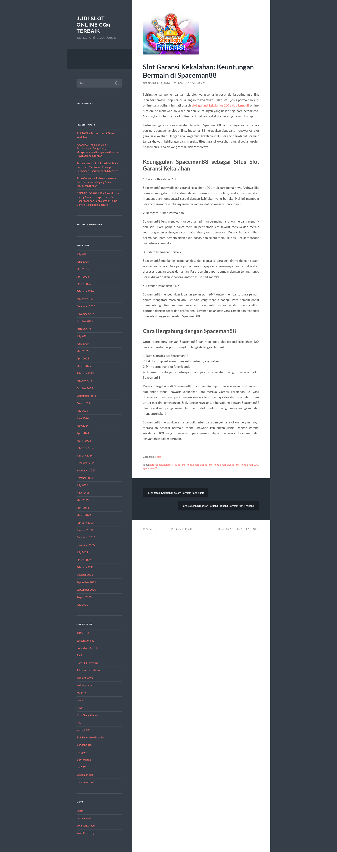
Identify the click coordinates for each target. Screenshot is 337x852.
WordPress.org (85, 833)
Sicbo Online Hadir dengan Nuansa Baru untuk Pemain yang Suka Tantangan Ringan (96, 182)
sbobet (80, 700)
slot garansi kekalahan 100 (242, 464)
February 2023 (85, 522)
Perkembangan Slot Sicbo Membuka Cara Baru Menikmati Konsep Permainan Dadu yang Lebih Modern (97, 167)
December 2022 (86, 537)
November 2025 (86, 313)
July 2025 (82, 336)
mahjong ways (85, 677)
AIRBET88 (83, 633)
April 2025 (83, 358)
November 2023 (86, 470)
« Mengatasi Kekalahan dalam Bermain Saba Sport (175, 492)
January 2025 (85, 380)
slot (79, 722)
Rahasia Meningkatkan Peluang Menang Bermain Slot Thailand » (218, 505)
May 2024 (83, 425)
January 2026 (85, 298)
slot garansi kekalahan (213, 464)
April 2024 (83, 433)
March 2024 (84, 440)
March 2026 (84, 283)
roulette (81, 692)
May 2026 (83, 269)
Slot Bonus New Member (91, 737)
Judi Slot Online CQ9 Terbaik (93, 24)
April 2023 (83, 507)
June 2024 (83, 418)
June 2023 (83, 492)
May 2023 (83, 500)
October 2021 (85, 574)
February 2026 (85, 291)
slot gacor (82, 752)
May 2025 (83, 351)
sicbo (79, 707)
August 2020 (84, 597)
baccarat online (85, 640)
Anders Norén (240, 529)
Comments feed (86, 825)
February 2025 (85, 373)
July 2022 (82, 552)
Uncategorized (85, 782)
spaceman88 (150, 468)
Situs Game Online (87, 715)
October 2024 (85, 388)
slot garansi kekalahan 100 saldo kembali (220, 105)
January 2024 (85, 455)
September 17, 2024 (156, 83)
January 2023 (85, 530)
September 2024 (86, 395)
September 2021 (86, 582)
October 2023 (85, 477)
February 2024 (85, 447)
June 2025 (83, 343)
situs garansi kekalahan (185, 464)
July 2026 (82, 254)
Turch (178, 83)
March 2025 (84, 366)
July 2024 (82, 410)
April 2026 (83, 276)
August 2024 (84, 403)
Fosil (79, 655)
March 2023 (84, 515)
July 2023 (82, 485)
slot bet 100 (84, 730)
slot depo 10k (84, 744)
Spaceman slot (85, 774)
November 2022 (86, 544)
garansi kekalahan (159, 464)
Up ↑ (256, 529)
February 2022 (85, 567)
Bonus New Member (88, 648)
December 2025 (86, 306)
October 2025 (85, 321)
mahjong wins (84, 685)
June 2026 (83, 261)
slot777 (81, 767)
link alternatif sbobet (89, 670)
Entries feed (84, 818)
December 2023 (86, 462)
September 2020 (86, 589)
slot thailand (84, 759)
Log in (80, 810)
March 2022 (84, 559)
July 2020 (82, 604)
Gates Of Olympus (87, 662)
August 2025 (84, 328)
